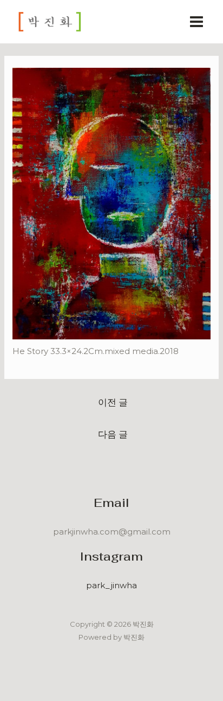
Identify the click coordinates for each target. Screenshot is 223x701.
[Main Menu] (197, 22)
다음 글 (113, 434)
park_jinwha (111, 585)
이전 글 (113, 402)
